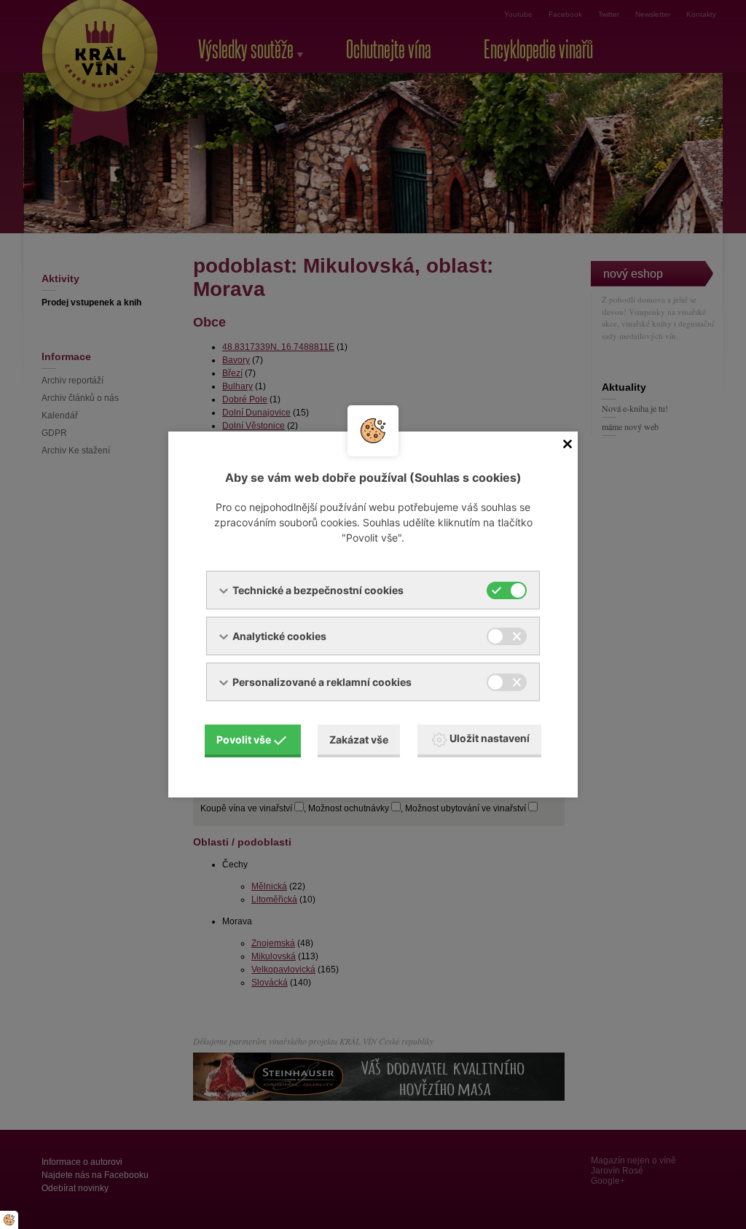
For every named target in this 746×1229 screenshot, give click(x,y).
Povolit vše (243, 739)
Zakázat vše (358, 739)
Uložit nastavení (489, 738)
